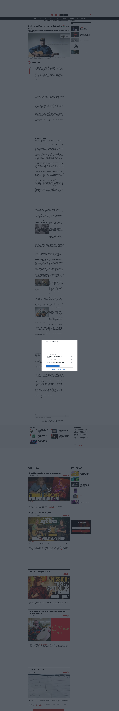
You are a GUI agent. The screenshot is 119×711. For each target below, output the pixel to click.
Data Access (59, 369)
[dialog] (59, 355)
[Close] (75, 342)
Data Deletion (54, 369)
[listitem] (59, 354)
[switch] (71, 356)
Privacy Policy (65, 369)
